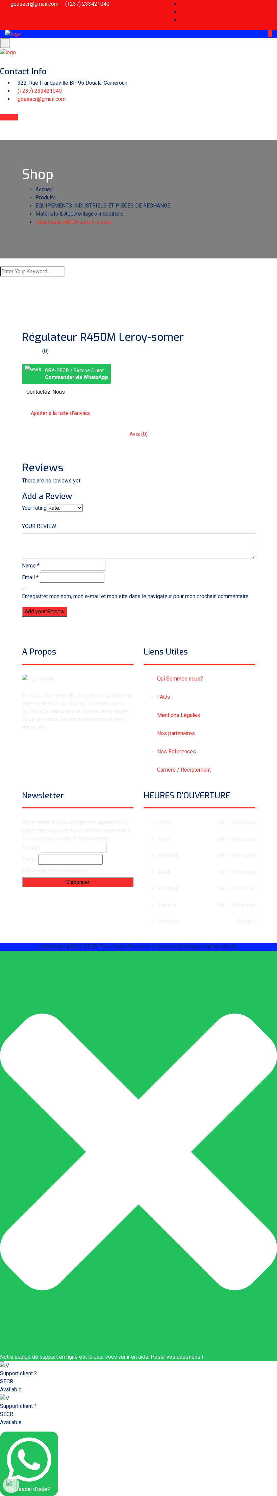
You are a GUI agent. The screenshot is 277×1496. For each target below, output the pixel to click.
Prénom (31, 847)
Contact (9, 117)
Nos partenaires (176, 733)
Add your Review (45, 611)
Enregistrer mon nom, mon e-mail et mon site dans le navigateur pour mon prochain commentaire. (136, 596)
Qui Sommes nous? (180, 678)
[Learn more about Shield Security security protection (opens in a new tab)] (11, 1485)
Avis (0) (138, 434)
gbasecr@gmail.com (34, 4)
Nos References (176, 751)
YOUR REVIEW (39, 526)
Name (31, 565)
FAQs (163, 697)
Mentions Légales (178, 715)
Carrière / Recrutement (184, 770)
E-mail (29, 859)
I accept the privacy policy (57, 870)
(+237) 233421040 (87, 4)
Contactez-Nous (45, 392)
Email (30, 577)
